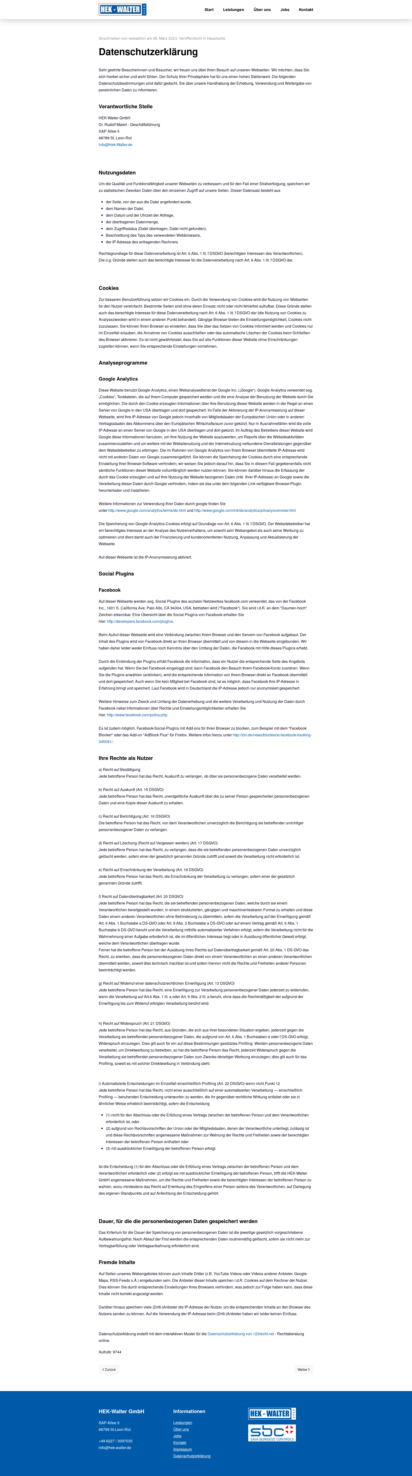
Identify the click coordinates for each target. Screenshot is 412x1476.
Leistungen (182, 1422)
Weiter (302, 1369)
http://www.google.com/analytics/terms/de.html (147, 510)
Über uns (262, 9)
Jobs (177, 1436)
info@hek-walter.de (115, 1447)
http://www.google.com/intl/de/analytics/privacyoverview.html (245, 510)
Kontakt (306, 9)
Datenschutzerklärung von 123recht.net (241, 1333)
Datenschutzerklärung (192, 1456)
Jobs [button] (284, 9)
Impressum (182, 1449)
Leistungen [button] (233, 9)
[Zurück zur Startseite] (122, 9)
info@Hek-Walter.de (115, 144)
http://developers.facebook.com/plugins (140, 621)
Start (209, 9)
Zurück (110, 1369)
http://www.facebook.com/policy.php (137, 714)
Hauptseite (216, 38)
